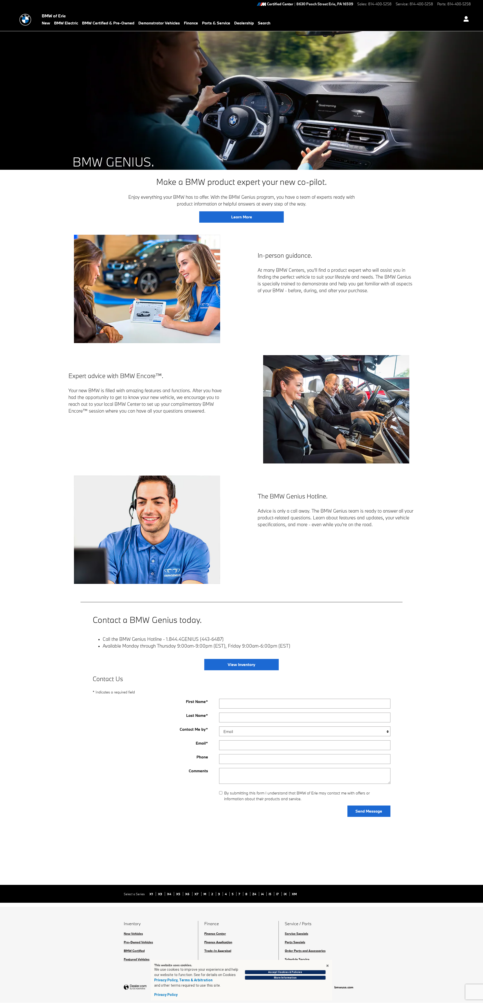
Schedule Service (297, 959)
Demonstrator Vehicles (159, 22)
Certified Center (280, 4)
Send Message (368, 811)
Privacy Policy (166, 995)
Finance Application (218, 942)
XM (294, 894)
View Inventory (241, 664)
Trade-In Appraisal (217, 951)
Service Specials (296, 933)
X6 (187, 894)
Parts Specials (295, 942)
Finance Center (215, 933)
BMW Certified (134, 951)
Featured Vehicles (136, 959)
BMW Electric (66, 22)
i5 (270, 894)
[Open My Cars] (465, 19)
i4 (262, 894)
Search (264, 22)
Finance (191, 22)
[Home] (25, 20)
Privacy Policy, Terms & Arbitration (183, 980)
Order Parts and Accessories (305, 951)
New (46, 22)
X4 (169, 894)
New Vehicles (133, 933)
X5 (178, 894)
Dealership (244, 22)
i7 (277, 894)
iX (286, 894)
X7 (196, 894)
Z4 (254, 894)
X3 (160, 894)
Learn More (241, 216)
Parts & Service (216, 22)
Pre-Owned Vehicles (138, 942)
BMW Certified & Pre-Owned (108, 22)
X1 (151, 894)
